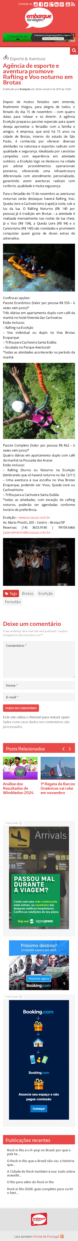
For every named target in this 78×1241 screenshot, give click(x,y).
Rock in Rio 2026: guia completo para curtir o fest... (40, 1191)
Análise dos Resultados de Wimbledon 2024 (18, 788)
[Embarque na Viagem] (39, 26)
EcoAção (45, 593)
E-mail (12, 697)
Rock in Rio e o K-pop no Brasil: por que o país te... (39, 1152)
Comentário (16, 646)
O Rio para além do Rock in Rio (30, 1182)
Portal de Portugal (46, 1236)
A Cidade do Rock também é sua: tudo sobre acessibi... (41, 1173)
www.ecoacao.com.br (34, 517)
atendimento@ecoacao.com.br (27, 532)
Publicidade (11, 823)
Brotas (27, 593)
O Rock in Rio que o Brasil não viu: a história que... (40, 1163)
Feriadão (12, 601)
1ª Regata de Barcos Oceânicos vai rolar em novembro (58, 788)
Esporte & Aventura (27, 58)
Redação (25, 89)
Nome (12, 685)
